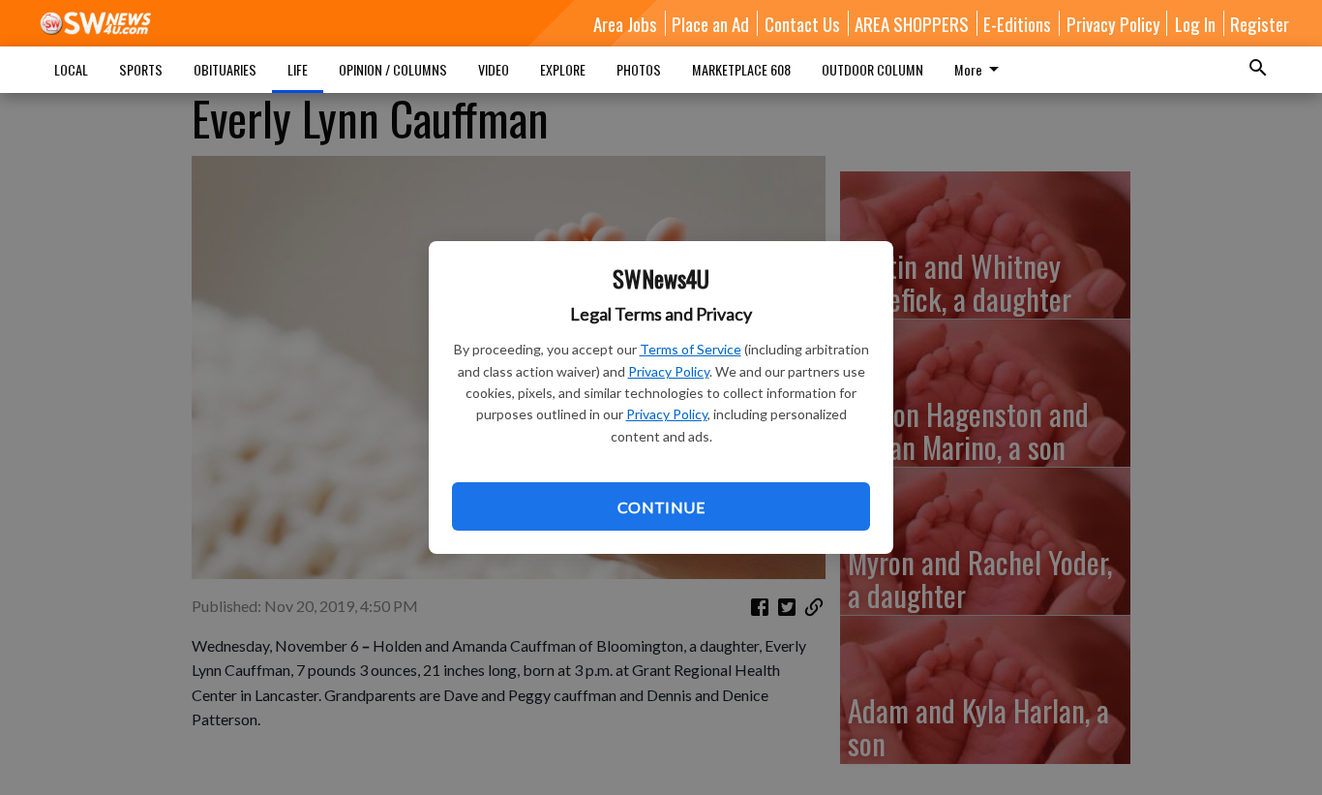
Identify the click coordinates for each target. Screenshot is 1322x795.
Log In (1195, 23)
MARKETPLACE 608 (741, 69)
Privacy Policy (668, 371)
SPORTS (141, 69)
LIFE (297, 69)
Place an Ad (710, 23)
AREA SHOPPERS (912, 23)
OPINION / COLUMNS (393, 69)
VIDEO (493, 69)
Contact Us (802, 23)
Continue (661, 507)
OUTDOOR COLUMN (872, 69)
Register (1259, 23)
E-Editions (1017, 23)
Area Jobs (625, 23)
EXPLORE (563, 69)
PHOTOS (638, 69)
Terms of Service (690, 349)
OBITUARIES (225, 69)
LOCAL (71, 69)
